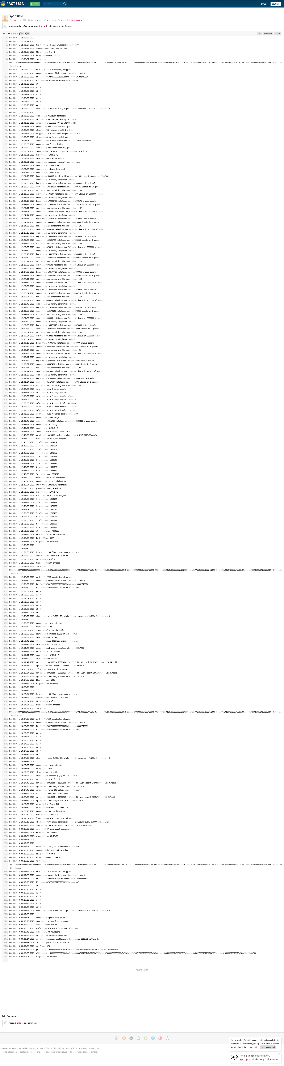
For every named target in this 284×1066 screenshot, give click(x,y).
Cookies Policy (252, 1047)
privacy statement (9, 1051)
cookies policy (26, 1051)
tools (53, 1048)
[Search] (64, 3)
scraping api (81, 1048)
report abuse (82, 1051)
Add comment (77, 20)
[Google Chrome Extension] (116, 1038)
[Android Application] (145, 1038)
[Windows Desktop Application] (138, 1038)
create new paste (8, 1048)
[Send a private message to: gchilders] (24, 20)
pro (98, 1048)
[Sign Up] (234, 1057)
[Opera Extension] (160, 1038)
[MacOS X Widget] (153, 1038)
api (72, 1048)
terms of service (42, 1051)
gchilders (17, 20)
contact (94, 1051)
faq (47, 1048)
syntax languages (26, 1048)
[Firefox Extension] (124, 1038)
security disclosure (59, 1051)
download (268, 33)
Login (264, 4)
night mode (63, 1048)
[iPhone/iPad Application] (131, 1038)
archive (40, 1048)
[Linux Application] (167, 1038)
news (91, 1048)
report (277, 33)
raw (259, 33)
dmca (72, 1051)
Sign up (276, 4)
